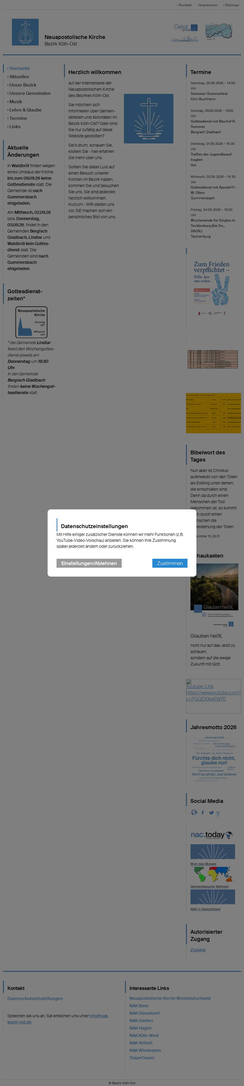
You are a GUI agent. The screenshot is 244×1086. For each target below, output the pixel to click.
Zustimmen (170, 563)
